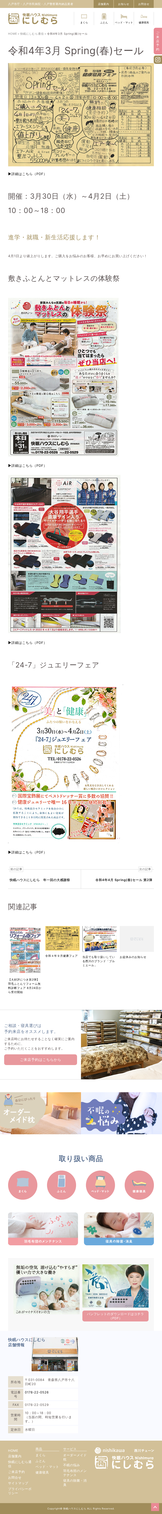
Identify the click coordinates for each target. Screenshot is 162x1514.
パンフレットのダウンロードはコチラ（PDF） (115, 1316)
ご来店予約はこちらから (40, 1060)
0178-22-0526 (37, 1392)
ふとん (104, 22)
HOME (13, 1451)
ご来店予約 (157, 41)
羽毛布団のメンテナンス (75, 1473)
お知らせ (123, 4)
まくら (84, 22)
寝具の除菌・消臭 (75, 1483)
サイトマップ (18, 1483)
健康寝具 (144, 22)
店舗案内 (103, 4)
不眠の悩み (71, 1465)
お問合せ (143, 4)
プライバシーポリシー (20, 1491)
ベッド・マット (124, 22)
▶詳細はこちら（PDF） (27, 174)
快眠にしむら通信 (20, 1464)
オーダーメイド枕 (75, 1457)
